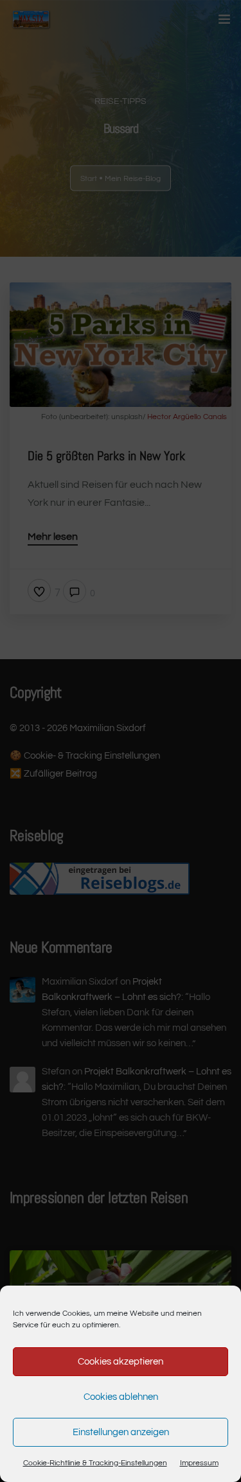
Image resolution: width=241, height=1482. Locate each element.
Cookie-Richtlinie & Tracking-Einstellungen (95, 1463)
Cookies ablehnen (121, 1397)
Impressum (199, 1463)
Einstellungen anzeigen (121, 1432)
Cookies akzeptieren (120, 1361)
